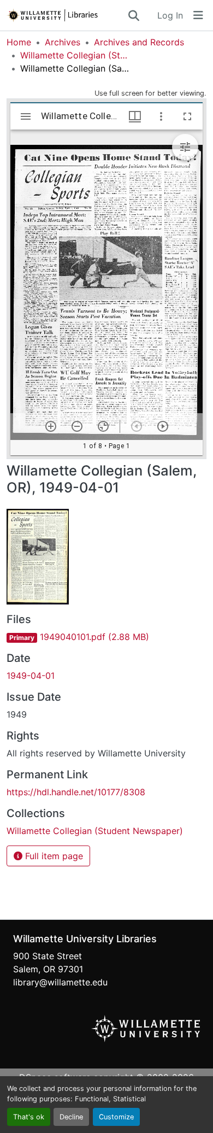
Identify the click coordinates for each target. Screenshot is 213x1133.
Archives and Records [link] (139, 42)
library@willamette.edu (60, 982)
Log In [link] (170, 15)
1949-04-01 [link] (31, 675)
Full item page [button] (52, 855)
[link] (106, 636)
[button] (67, 15)
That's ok (28, 1117)
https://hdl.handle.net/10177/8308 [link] (76, 791)
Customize (116, 1117)
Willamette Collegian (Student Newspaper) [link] (74, 55)
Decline (71, 1117)
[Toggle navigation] (198, 15)
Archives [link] (62, 42)
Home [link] (19, 42)
